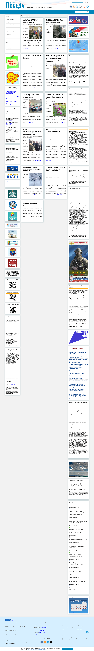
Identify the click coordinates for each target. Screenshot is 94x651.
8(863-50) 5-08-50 (43, 627)
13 (78, 606)
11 (73, 606)
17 (71, 608)
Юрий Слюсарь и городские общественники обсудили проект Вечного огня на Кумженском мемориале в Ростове (32, 132)
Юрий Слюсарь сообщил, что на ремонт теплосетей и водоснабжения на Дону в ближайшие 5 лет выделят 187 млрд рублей (55, 58)
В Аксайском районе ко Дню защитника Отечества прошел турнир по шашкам (31, 96)
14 (80, 606)
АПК (53, 101)
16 (85, 606)
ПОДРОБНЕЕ (25, 48)
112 (7, 385)
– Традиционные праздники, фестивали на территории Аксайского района (11, 92)
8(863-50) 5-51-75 (13, 384)
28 (80, 609)
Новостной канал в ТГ (12, 279)
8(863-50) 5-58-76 (44, 629)
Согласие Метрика (30, 649)
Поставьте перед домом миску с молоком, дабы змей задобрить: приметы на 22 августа (78, 513)
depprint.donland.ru (9, 116)
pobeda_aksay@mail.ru (10, 124)
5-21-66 (49, 629)
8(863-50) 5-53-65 (42, 630)
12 (76, 606)
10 (71, 606)
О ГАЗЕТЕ (12, 108)
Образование (37, 99)
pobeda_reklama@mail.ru (49, 634)
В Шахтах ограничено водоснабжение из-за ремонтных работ (78, 573)
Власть (53, 63)
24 (71, 609)
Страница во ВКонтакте (12, 292)
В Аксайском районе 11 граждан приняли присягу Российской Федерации (32, 57)
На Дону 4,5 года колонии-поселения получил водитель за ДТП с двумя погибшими (77, 531)
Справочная (52, 12)
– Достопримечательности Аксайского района (11, 104)
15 (83, 606)
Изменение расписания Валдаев (78, 539)
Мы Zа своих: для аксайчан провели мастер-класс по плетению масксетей (30, 21)
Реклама (34, 12)
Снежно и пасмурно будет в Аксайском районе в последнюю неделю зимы (32, 169)
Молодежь (30, 99)
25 (73, 609)
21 (80, 608)
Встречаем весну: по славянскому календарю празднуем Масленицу (30, 203)
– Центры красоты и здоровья (11, 101)
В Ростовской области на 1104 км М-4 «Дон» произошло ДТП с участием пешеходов (55, 169)
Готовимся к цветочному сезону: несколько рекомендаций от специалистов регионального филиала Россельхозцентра (55, 96)
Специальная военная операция (27, 137)
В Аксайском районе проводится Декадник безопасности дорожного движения (55, 131)
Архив (27, 12)
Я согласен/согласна (67, 648)
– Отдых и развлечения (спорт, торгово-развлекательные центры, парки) (12, 96)
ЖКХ (55, 63)
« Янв (70, 612)
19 (76, 608)
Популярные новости (78, 348)
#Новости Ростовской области (76, 506)
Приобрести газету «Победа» (12, 146)
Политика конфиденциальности (40, 649)
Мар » (73, 612)
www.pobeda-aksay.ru (9, 123)
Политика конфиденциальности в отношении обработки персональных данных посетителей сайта (18, 643)
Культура (37, 24)
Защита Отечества (32, 24)
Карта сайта (8, 639)
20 (78, 608)
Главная (8, 12)
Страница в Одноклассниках (12, 304)
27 (78, 609)
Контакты (60, 12)
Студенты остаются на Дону (77, 581)
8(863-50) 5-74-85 (42, 632)
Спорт (41, 99)
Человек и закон (34, 66)
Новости (40, 24)
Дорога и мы (54, 139)
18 (73, 608)
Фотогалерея (42, 12)
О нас (14, 12)
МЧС (53, 24)
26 (76, 609)
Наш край (21, 12)
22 (83, 608)
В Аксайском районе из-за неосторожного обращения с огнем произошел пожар (54, 21)
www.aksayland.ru (9, 120)
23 (85, 608)
